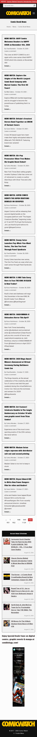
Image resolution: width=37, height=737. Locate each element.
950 (30, 520)
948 (18, 520)
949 (24, 520)
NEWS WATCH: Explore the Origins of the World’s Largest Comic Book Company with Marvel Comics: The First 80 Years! (17, 81)
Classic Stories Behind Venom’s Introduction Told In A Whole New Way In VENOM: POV (21, 562)
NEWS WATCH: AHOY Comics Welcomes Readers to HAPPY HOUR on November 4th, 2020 (17, 41)
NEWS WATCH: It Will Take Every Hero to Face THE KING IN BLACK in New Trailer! (17, 280)
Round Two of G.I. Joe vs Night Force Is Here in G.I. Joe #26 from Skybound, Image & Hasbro (22, 592)
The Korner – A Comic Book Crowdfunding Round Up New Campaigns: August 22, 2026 (22, 577)
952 (13, 523)
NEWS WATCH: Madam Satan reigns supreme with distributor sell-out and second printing (18, 450)
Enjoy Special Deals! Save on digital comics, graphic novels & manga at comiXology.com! (18, 639)
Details (6, 66)
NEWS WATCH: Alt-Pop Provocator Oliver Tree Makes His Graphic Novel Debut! (17, 158)
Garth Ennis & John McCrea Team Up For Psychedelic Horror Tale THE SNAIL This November (21, 609)
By (10, 49)
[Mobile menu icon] (33, 13)
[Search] (34, 5)
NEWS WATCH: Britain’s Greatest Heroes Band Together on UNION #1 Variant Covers (18, 122)
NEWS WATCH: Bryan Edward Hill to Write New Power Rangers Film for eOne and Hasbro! (17, 482)
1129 (24, 523)
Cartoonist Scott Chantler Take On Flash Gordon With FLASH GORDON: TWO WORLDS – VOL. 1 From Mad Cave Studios (21, 544)
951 (8, 523)
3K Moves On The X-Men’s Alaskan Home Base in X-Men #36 (22, 623)
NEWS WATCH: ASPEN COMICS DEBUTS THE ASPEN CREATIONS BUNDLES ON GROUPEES (16, 198)
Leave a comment (10, 51)
